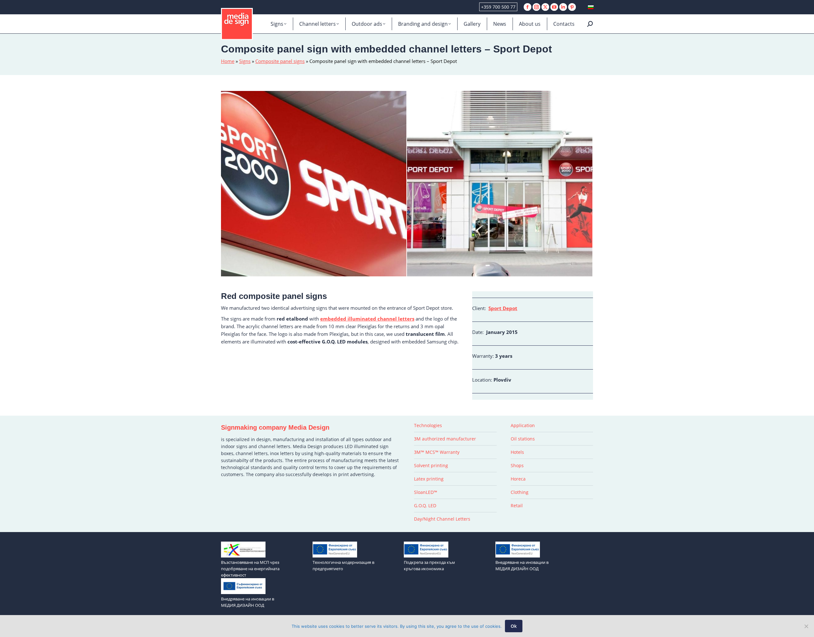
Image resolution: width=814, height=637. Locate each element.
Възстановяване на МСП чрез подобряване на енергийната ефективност (250, 568)
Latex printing (429, 479)
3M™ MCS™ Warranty (436, 452)
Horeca (518, 479)
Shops (517, 465)
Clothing (519, 492)
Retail (517, 505)
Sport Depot (502, 308)
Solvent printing (431, 465)
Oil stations (523, 439)
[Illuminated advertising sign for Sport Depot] (500, 184)
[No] (806, 626)
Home (227, 61)
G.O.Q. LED (425, 505)
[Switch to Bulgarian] (591, 7)
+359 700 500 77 (498, 7)
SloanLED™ (425, 492)
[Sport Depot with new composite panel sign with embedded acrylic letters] (314, 184)
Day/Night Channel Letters (442, 519)
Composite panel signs (280, 61)
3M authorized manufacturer (445, 439)
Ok (514, 626)
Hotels (517, 452)
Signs (245, 61)
